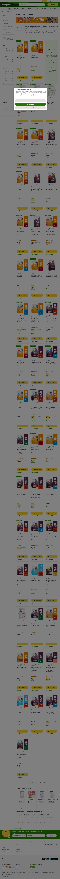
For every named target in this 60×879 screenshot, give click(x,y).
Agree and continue (30, 104)
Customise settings (30, 100)
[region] (30, 99)
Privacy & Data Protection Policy (28, 97)
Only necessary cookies (30, 107)
